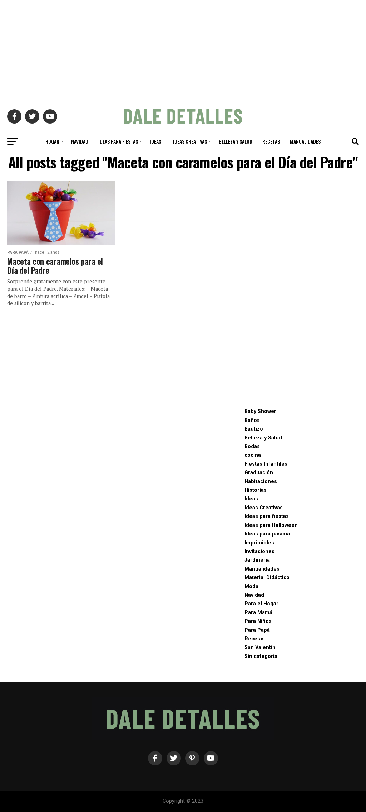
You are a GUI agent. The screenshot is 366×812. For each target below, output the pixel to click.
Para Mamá (258, 613)
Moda (251, 586)
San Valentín (260, 647)
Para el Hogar (261, 604)
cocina (252, 455)
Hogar (52, 141)
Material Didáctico (267, 578)
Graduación (258, 473)
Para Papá (257, 630)
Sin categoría (260, 656)
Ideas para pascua (267, 534)
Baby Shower (260, 411)
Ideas (155, 141)
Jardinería (257, 560)
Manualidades (305, 141)
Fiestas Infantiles (265, 464)
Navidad (79, 141)
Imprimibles (259, 543)
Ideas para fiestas (118, 141)
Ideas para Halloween (271, 525)
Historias (255, 490)
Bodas (252, 446)
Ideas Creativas (190, 141)
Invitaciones (259, 551)
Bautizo (253, 429)
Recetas (271, 141)
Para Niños (258, 621)
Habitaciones (260, 482)
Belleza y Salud (235, 141)
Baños (252, 420)
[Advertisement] (183, 50)
